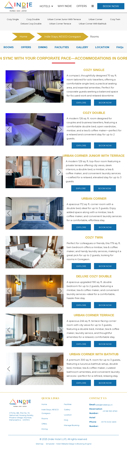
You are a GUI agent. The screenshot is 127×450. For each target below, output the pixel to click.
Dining (45, 429)
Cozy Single (13, 19)
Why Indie (65, 6)
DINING (43, 47)
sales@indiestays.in (104, 405)
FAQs (119, 47)
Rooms (45, 418)
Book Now (111, 6)
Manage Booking (71, 425)
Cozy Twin (115, 19)
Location (68, 415)
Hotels (45, 6)
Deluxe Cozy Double (31, 23)
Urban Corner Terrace (60, 23)
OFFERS (26, 47)
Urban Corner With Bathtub (92, 23)
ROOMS (9, 47)
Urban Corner (95, 19)
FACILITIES (62, 47)
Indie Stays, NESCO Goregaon (62, 36)
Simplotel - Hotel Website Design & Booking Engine (68, 444)
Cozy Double (33, 19)
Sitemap (39, 444)
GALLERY (82, 47)
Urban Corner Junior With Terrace (64, 19)
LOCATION (102, 47)
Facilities (67, 404)
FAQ (66, 420)
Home (23, 36)
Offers (82, 6)
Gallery (67, 409)
